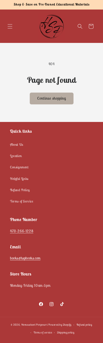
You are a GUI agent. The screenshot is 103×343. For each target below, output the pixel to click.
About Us (16, 144)
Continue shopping (51, 98)
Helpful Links (19, 178)
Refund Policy (20, 190)
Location (16, 156)
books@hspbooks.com (25, 258)
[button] (10, 26)
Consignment (19, 167)
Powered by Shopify (60, 324)
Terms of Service (21, 201)
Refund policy (84, 324)
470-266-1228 (21, 231)
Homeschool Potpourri (34, 324)
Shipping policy (65, 332)
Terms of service (43, 332)
